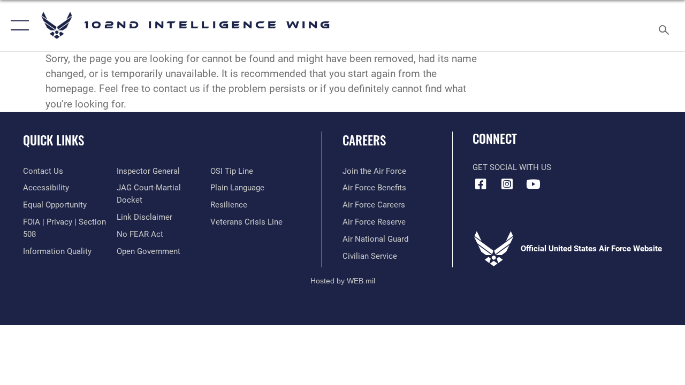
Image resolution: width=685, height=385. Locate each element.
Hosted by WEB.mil (342, 280)
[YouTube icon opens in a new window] (533, 184)
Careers (364, 140)
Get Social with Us (512, 167)
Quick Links (53, 140)
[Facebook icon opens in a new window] (481, 184)
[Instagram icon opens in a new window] (507, 184)
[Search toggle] (666, 25)
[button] (17, 25)
